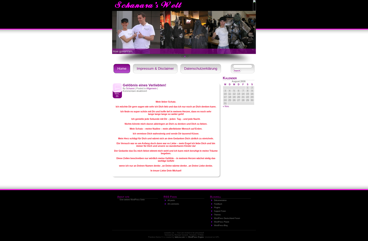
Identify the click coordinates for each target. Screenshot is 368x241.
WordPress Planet (221, 222)
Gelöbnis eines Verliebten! (144, 85)
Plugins (217, 207)
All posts (171, 200)
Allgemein (151, 88)
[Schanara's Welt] (254, 10)
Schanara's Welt (148, 5)
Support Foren (220, 211)
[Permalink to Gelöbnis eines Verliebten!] (117, 91)
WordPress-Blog (221, 225)
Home (121, 68)
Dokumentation (220, 200)
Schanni (130, 88)
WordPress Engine (196, 237)
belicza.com (180, 237)
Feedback (218, 204)
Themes (217, 215)
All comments (173, 204)
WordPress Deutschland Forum (227, 218)
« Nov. (226, 106)
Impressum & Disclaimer (155, 68)
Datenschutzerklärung (200, 68)
